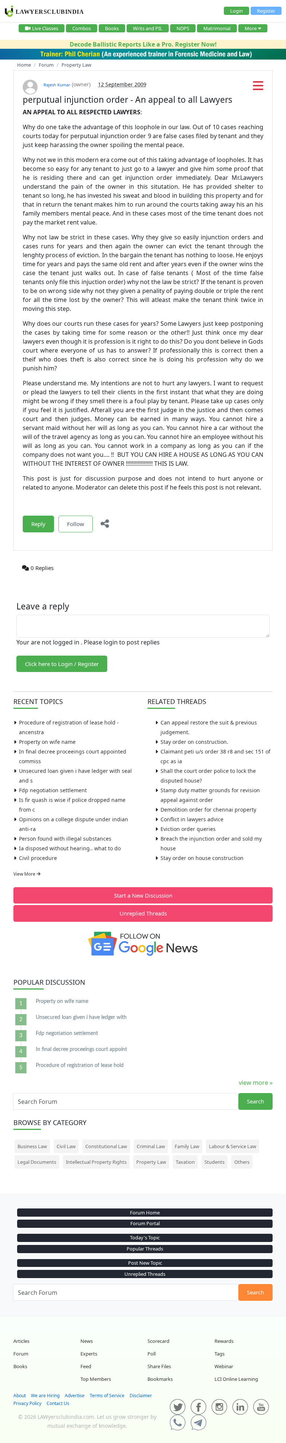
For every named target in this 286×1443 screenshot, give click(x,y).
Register (266, 10)
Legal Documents (37, 1162)
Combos (81, 28)
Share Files (159, 1366)
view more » (256, 1083)
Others (242, 1162)
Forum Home (145, 1212)
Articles (21, 1341)
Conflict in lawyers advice (192, 819)
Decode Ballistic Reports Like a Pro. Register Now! (143, 44)
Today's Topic (145, 1237)
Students (214, 1162)
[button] (258, 88)
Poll (151, 1353)
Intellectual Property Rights (96, 1162)
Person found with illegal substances (65, 838)
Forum (20, 1353)
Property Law (151, 1162)
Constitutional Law (106, 1146)
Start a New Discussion (143, 895)
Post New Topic (145, 1262)
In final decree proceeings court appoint (81, 1049)
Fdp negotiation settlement (53, 790)
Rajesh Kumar (57, 84)
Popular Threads (145, 1248)
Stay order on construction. (194, 741)
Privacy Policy (27, 1403)
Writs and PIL (147, 28)
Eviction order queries (188, 828)
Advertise (75, 1395)
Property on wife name (47, 741)
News (86, 1341)
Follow (75, 524)
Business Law (32, 1146)
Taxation (185, 1162)
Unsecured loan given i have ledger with (81, 1017)
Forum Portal (145, 1223)
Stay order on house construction (202, 857)
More (251, 28)
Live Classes (45, 28)
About (19, 1395)
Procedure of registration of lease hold (80, 1065)
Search (255, 1101)
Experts (88, 1353)
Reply (38, 524)
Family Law (187, 1146)
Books (112, 28)
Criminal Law (151, 1146)
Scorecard (158, 1341)
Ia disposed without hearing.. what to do (70, 848)
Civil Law (66, 1146)
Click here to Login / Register (62, 664)
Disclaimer (141, 1395)
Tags (219, 1353)
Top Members (95, 1379)
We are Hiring (45, 1395)
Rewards (223, 1341)
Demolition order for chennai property (208, 809)
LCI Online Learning (236, 1379)
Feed (85, 1366)
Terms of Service (107, 1395)
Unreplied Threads (143, 913)
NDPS (183, 28)
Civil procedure (38, 857)
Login (236, 10)
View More (24, 874)
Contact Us (58, 1403)
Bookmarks (160, 1379)
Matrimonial (217, 28)
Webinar (223, 1366)
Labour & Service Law (232, 1146)
